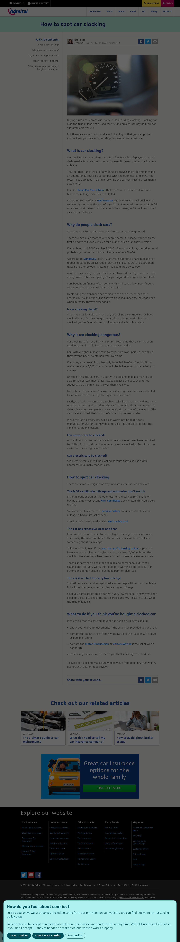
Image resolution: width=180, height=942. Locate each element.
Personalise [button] (75, 935)
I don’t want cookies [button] (48, 935)
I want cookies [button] (19, 935)
